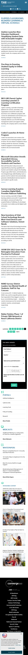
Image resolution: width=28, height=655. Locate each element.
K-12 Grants (21, 12)
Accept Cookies (11, 652)
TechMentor (14, 629)
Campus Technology (14, 603)
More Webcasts (7, 439)
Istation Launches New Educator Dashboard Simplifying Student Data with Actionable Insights (12, 35)
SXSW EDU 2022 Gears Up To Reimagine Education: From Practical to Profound (13, 251)
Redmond (14, 619)
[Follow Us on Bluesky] (10, 9)
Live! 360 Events (14, 607)
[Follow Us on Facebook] (13, 9)
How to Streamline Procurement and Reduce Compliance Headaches (13, 510)
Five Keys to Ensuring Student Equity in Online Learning (11, 66)
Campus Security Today (14, 600)
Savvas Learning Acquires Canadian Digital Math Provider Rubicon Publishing (13, 191)
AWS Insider (14, 598)
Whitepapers (9, 447)
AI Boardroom (14, 593)
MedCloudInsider (14, 612)
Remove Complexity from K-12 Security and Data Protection (14, 451)
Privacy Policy (15, 366)
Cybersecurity (6, 403)
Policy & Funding (7, 412)
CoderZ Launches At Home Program (12, 133)
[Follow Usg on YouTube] (17, 9)
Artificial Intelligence (8, 398)
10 (14, 332)
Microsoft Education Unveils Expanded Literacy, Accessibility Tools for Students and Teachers (13, 160)
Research (5, 416)
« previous (5, 329)
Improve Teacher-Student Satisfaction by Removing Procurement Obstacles (13, 551)
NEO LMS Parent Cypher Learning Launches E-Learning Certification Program (11, 101)
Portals (7, 395)
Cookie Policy (18, 645)
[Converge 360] (14, 583)
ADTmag (14, 596)
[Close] (21, 634)
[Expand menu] (26, 3)
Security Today (14, 624)
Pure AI (14, 617)
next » (18, 332)
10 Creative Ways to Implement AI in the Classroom (14, 457)
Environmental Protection (14, 605)
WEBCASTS (7, 429)
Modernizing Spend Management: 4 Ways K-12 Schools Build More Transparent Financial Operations (13, 470)
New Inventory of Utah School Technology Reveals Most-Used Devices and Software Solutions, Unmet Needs (12, 219)
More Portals (6, 421)
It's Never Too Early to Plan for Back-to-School (13, 530)
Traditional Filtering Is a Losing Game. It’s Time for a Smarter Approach (13, 433)
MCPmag (14, 610)
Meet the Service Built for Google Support (12, 463)
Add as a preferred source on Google (10, 6)
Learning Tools (7, 407)
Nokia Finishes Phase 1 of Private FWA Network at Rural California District (12, 316)
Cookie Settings (11, 648)
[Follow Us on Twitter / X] (15, 9)
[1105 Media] (14, 590)
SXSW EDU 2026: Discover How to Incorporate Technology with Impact (13, 489)
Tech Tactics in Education (14, 631)
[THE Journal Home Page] (8, 2)
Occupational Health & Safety (14, 615)
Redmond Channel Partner (14, 622)
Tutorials (14, 12)
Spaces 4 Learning (14, 626)
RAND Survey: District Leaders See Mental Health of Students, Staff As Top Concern (14, 287)
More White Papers (8, 477)
